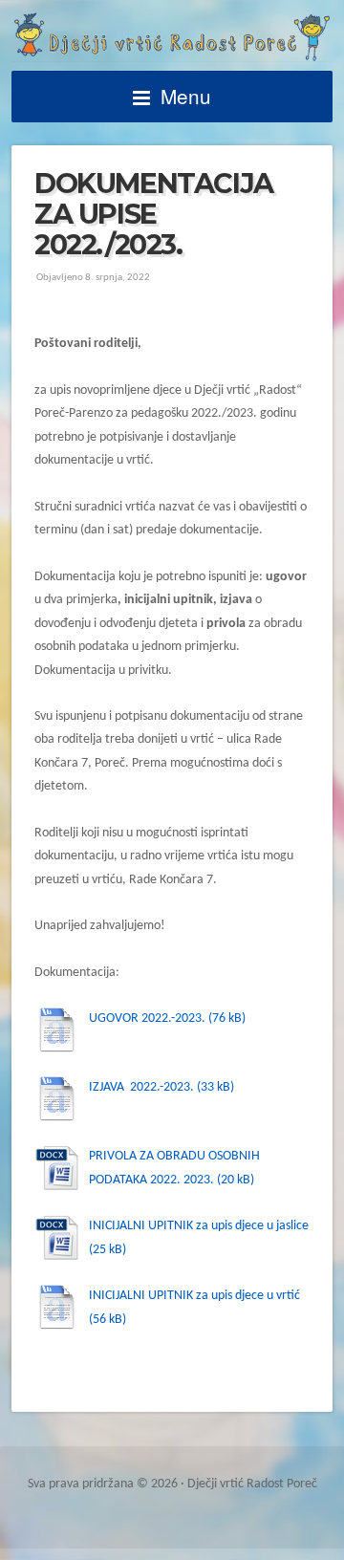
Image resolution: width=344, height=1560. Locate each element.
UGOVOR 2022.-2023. (147, 1018)
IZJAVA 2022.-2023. (141, 1087)
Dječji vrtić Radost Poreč (172, 36)
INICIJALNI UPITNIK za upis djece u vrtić (194, 1295)
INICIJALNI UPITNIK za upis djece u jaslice (199, 1226)
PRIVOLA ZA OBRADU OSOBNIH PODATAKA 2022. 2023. (174, 1167)
